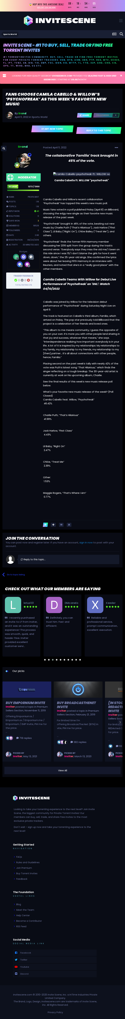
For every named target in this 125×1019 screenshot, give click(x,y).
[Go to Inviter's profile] (8, 754)
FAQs (19, 857)
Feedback (21, 879)
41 (37, 211)
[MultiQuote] (53, 525)
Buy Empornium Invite (25, 703)
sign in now (86, 542)
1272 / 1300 (34, 186)
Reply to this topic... (34, 559)
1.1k (37, 201)
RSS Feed (21, 926)
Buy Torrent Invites (26, 873)
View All (62, 770)
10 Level (13, 186)
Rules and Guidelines (28, 862)
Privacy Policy (55, 1012)
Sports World (39, 117)
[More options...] (116, 148)
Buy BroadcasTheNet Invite (76, 705)
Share (85, 115)
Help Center (23, 915)
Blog (18, 904)
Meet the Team (25, 910)
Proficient (33, 197)
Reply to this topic (98, 130)
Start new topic (52, 128)
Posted (54, 147)
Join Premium (24, 868)
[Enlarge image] (81, 174)
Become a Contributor (29, 921)
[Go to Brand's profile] (9, 115)
